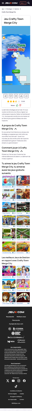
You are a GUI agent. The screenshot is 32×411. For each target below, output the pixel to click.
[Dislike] (20, 105)
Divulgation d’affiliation (16, 396)
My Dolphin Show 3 (7, 187)
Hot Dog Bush (20, 187)
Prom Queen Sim (7, 303)
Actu (22, 3)
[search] (28, 3)
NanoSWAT (20, 303)
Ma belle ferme (21, 226)
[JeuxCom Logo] (11, 3)
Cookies (22, 393)
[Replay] (26, 96)
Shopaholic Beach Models (21, 277)
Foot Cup (19, 213)
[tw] (7, 380)
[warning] (21, 96)
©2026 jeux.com (16, 403)
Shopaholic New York (7, 277)
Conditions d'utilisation (16, 390)
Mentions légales (12, 393)
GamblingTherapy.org (22, 359)
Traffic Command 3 (21, 239)
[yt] (13, 381)
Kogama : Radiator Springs (7, 290)
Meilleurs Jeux (21, 317)
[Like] (17, 105)
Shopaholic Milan (21, 290)
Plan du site (16, 320)
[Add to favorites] (11, 96)
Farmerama (20, 252)
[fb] (24, 380)
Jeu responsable (12, 399)
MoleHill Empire (7, 239)
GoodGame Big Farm (7, 252)
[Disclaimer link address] (18, 329)
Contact (22, 399)
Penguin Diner (6, 200)
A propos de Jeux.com (16, 324)
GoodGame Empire (21, 200)
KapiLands (6, 226)
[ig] (18, 380)
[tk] (16, 386)
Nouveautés (10, 317)
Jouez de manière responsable (15, 358)
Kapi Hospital (6, 213)
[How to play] (16, 96)
